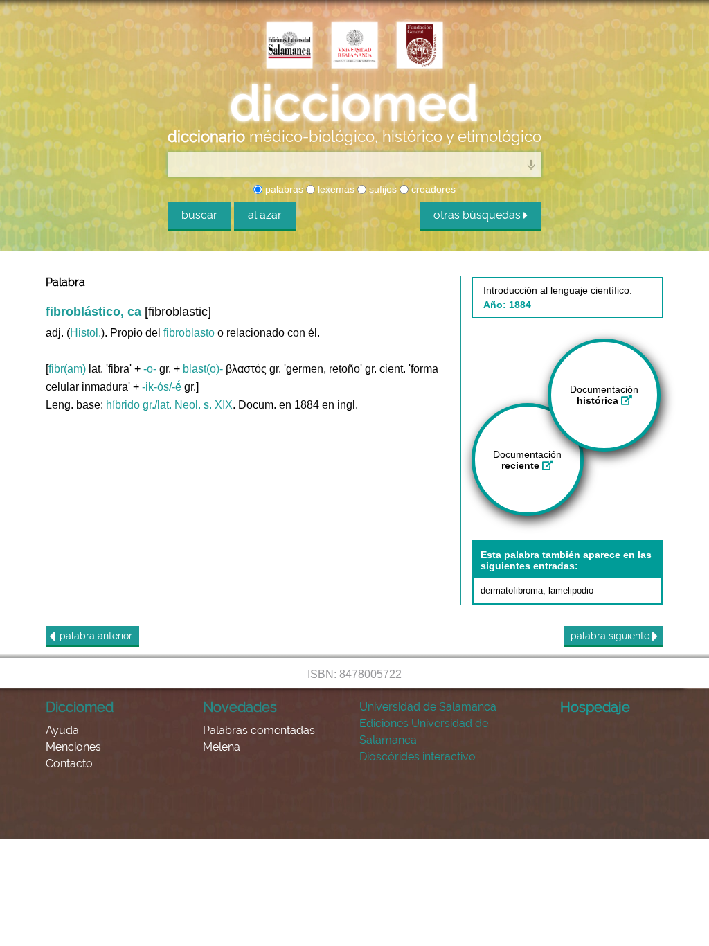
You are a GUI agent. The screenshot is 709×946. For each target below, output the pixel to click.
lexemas (334, 189)
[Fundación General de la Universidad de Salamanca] (419, 46)
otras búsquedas (478, 215)
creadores (432, 189)
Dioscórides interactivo (417, 756)
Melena (221, 746)
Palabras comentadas (259, 730)
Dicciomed (80, 707)
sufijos (381, 189)
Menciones (73, 746)
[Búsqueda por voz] (531, 164)
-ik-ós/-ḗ (161, 387)
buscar (199, 215)
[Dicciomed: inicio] (354, 103)
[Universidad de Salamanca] (354, 46)
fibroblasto (189, 333)
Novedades (240, 707)
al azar (265, 215)
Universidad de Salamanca (427, 706)
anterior (96, 635)
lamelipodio (570, 590)
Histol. (85, 333)
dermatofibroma (512, 590)
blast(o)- (203, 369)
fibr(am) (67, 369)
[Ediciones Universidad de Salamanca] (289, 46)
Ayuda (62, 730)
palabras (282, 189)
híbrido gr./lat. (139, 405)
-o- (149, 369)
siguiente (611, 635)
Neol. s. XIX (203, 405)
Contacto (69, 763)
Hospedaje (595, 707)
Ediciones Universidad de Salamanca (423, 732)
